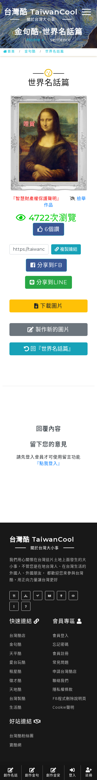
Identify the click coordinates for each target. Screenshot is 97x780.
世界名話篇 (54, 51)
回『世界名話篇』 (51, 349)
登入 (72, 775)
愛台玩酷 (17, 662)
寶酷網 (15, 744)
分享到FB (49, 265)
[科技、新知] (62, 595)
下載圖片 (51, 306)
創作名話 (11, 775)
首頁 (11, 51)
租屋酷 (15, 671)
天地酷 (15, 689)
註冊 (88, 775)
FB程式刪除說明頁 (69, 698)
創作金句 (32, 775)
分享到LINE (51, 282)
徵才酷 (15, 680)
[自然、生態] (38, 595)
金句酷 (30, 51)
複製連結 (68, 249)
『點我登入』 (48, 463)
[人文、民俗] (26, 595)
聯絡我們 (61, 680)
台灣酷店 (17, 635)
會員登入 (61, 635)
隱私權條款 (63, 689)
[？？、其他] (26, 606)
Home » (36, 39)
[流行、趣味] (14, 606)
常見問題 (61, 662)
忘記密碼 (61, 644)
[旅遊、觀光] (74, 595)
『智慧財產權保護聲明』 (35, 198)
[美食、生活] (14, 595)
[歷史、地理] (50, 595)
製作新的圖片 (52, 329)
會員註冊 (61, 653)
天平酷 (15, 653)
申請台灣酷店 (65, 671)
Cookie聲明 (63, 707)
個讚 (52, 229)
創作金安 (53, 775)
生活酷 (15, 707)
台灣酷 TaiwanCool (41, 14)
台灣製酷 (17, 698)
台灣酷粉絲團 (21, 735)
